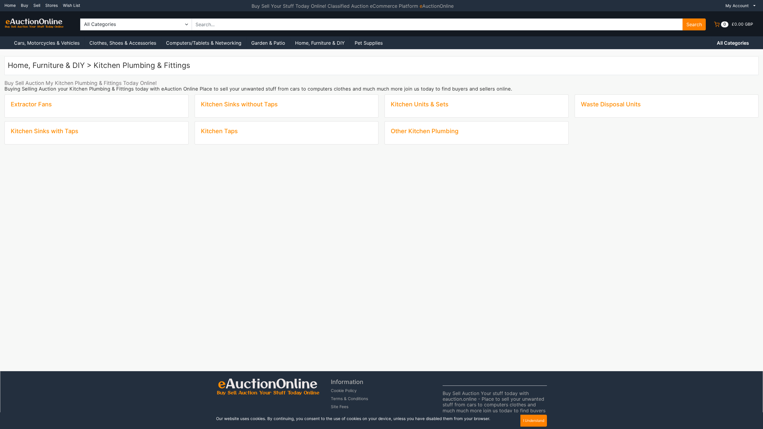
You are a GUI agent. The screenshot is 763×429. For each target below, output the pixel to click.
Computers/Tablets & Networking (203, 43)
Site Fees (339, 406)
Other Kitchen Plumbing (424, 131)
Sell (36, 5)
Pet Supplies (369, 43)
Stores (51, 5)
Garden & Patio (268, 43)
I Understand (533, 420)
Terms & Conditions (349, 398)
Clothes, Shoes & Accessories (122, 43)
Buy (24, 5)
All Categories (733, 43)
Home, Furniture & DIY (320, 43)
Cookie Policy (344, 390)
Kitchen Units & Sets (420, 104)
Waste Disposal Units (611, 104)
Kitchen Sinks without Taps (239, 104)
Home (10, 5)
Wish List (71, 5)
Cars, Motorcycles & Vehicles (47, 43)
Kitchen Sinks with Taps (44, 131)
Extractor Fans (31, 104)
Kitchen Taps (219, 131)
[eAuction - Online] (34, 20)
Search (694, 24)
